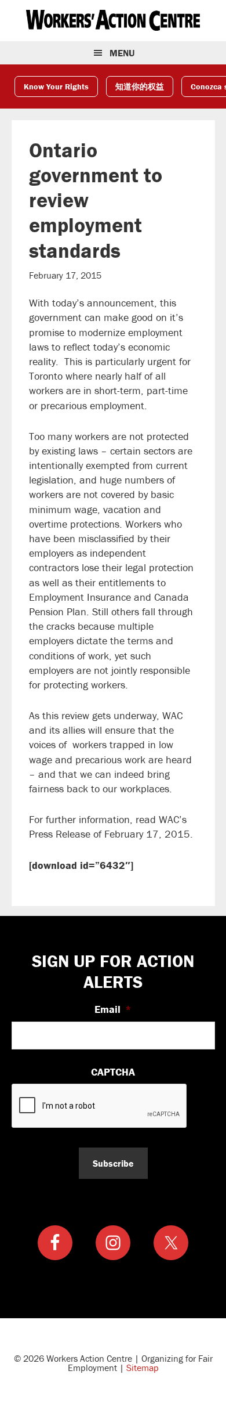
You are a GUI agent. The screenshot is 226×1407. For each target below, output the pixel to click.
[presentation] (100, 1106)
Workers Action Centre (113, 20)
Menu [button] (122, 53)
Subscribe (113, 1163)
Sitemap (142, 1367)
